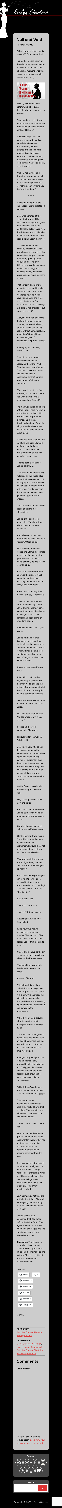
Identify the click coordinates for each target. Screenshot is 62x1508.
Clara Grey (28, 1343)
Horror (19, 1347)
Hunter (27, 1347)
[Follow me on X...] (23, 1473)
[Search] (42, 1488)
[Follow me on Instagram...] (43, 1465)
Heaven (37, 1343)
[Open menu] (31, 23)
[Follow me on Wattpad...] (39, 1473)
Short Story (39, 1350)
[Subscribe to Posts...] (19, 1465)
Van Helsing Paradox (26, 1353)
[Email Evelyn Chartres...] (27, 1465)
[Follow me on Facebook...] (35, 1465)
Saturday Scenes (25, 1332)
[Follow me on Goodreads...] (31, 1473)
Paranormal (36, 1347)
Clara (19, 1343)
